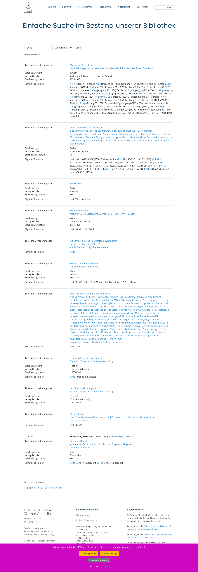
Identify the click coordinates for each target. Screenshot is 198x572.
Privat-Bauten (128, 213)
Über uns (52, 7)
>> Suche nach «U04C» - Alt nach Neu (43, 487)
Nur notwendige (109, 553)
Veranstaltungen (85, 7)
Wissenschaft (124, 7)
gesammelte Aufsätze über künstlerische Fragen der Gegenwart (102, 444)
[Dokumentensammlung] (101, 361)
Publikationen (142, 7)
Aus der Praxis (77, 413)
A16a (119, 159)
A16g (72, 83)
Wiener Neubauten (79, 210)
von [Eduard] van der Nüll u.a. (85, 266)
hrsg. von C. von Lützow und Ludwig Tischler (92, 213)
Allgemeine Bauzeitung (81, 65)
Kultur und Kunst (78, 440)
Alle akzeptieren (88, 553)
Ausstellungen (105, 7)
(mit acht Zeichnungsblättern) (85, 244)
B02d (101, 109)
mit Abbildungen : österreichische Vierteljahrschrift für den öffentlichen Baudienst (111, 68)
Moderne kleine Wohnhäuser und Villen (90, 293)
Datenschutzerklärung (99, 560)
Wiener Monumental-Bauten (84, 263)
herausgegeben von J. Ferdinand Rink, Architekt (94, 342)
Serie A (117, 213)
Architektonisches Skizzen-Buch (86, 127)
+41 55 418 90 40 (39, 528)
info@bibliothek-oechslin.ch (42, 531)
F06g (149, 109)
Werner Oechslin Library (43, 535)
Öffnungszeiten (83, 515)
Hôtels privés (76, 183)
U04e (99, 462)
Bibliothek (67, 7)
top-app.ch (106, 566)
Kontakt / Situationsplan (86, 520)
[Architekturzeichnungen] (83, 388)
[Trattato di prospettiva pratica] (86, 358)
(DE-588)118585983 (123, 436)
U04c (134, 112)
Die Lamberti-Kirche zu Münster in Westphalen (93, 240)
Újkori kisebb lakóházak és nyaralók (140, 316)
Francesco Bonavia (79, 361)
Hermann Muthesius (80, 447)
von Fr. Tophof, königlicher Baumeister (89, 247)
